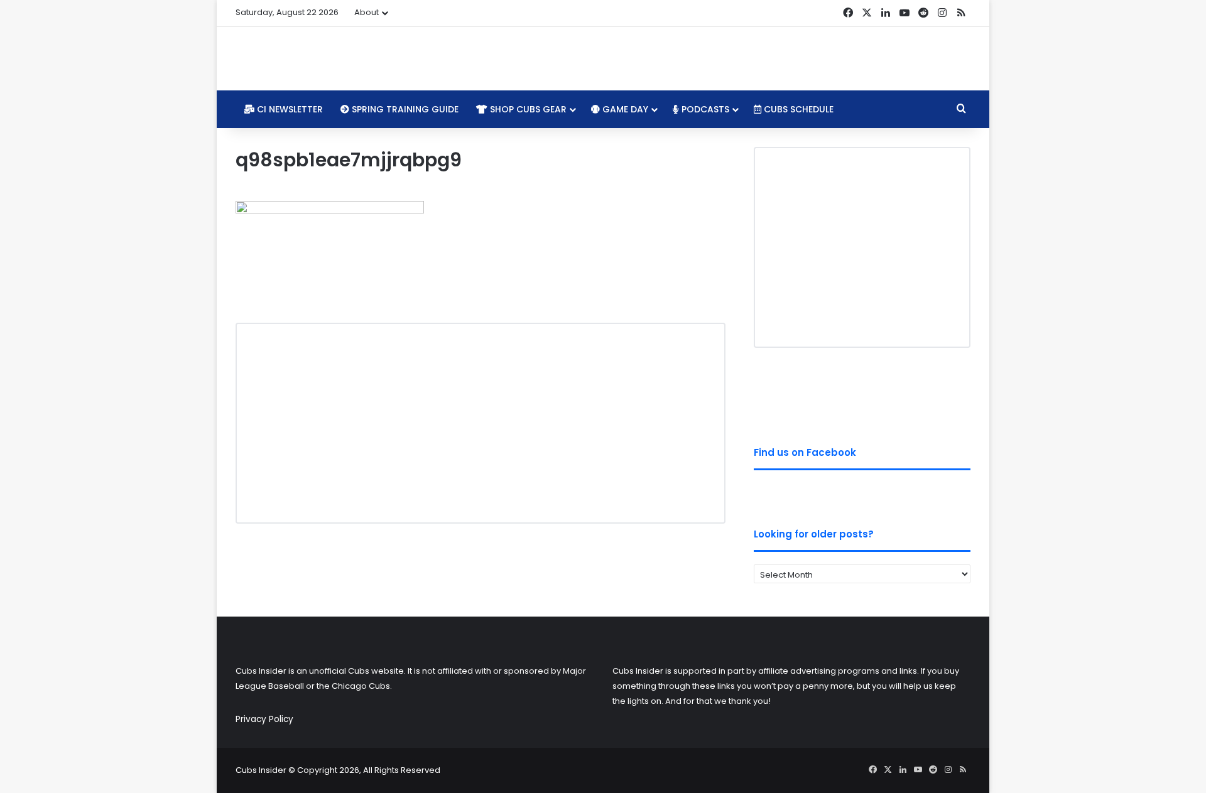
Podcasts (704, 109)
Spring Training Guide (404, 109)
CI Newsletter (288, 109)
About (366, 12)
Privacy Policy (264, 719)
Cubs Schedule (797, 109)
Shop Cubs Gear (527, 109)
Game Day (624, 109)
